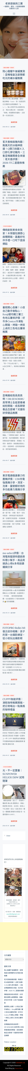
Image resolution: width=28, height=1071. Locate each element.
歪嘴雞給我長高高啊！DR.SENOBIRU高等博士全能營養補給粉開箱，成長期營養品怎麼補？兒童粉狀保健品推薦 (14, 1029)
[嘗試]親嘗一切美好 (8, 67)
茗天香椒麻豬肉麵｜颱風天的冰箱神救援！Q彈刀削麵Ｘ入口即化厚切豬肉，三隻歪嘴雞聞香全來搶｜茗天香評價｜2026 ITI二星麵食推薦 (14, 985)
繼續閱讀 (14, 122)
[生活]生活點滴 (7, 226)
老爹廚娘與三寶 (14, 3)
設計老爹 (13, 126)
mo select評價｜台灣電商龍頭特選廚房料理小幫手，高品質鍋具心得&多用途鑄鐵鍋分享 (14, 560)
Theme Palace (19, 1068)
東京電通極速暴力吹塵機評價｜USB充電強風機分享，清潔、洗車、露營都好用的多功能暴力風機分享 (14, 482)
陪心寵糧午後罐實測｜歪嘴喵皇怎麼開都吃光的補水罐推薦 (14, 75)
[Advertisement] (14, 936)
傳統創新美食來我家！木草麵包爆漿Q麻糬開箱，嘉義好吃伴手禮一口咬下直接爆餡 (14, 236)
